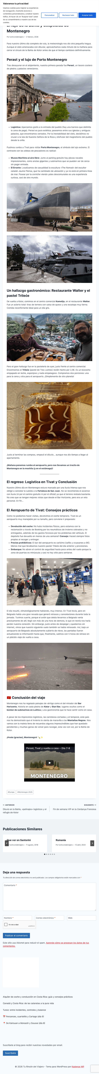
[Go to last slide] (7, 843)
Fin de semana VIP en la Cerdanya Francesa (74, 807)
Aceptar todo (87, 15)
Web (70, 918)
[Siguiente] (92, 843)
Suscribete (10, 1053)
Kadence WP (78, 1066)
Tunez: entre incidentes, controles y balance (24, 1010)
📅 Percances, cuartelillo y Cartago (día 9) (23, 1016)
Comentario (10, 885)
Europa (11, 792)
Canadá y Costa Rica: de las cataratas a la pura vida (28, 1003)
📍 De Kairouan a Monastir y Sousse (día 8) (24, 1023)
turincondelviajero (17, 37)
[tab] (44, 854)
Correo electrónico (45, 918)
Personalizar (49, 15)
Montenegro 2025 (24, 792)
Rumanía (61, 840)
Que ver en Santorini (19, 840)
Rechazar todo (68, 15)
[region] (49, 13)
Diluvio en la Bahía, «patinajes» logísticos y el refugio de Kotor (24, 809)
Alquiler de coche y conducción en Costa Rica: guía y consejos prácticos (38, 997)
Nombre (9, 918)
